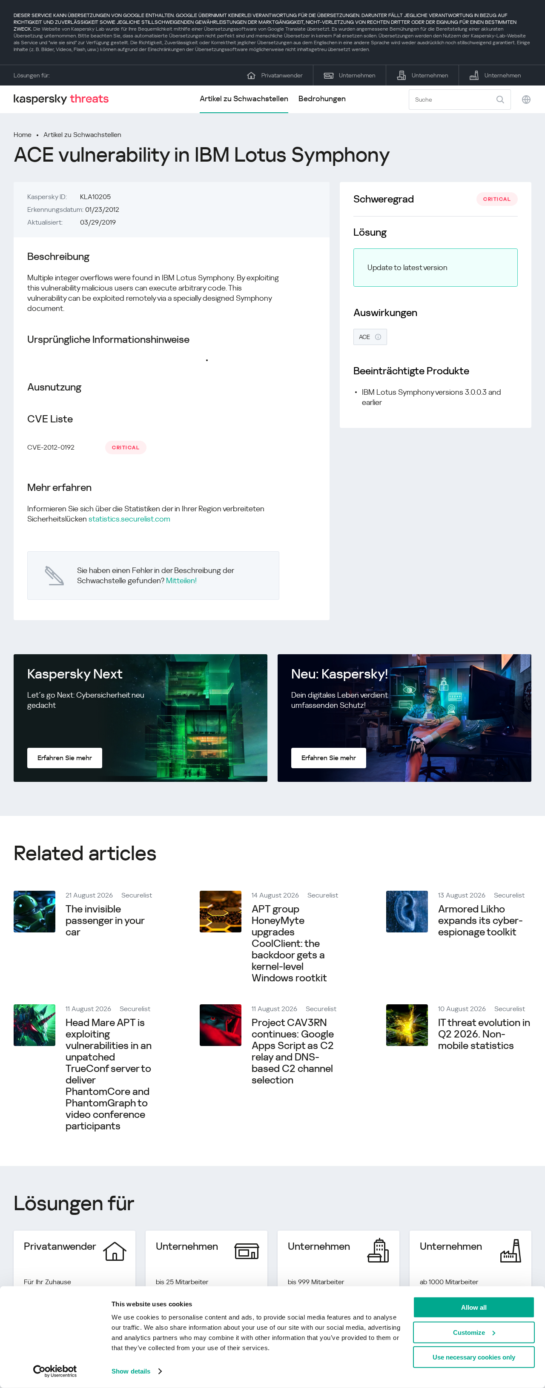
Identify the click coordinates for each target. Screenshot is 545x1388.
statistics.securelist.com (129, 518)
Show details (131, 1371)
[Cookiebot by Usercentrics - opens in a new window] (55, 1371)
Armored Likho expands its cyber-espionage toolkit (480, 920)
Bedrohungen (322, 98)
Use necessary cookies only (474, 1357)
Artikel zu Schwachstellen (244, 98)
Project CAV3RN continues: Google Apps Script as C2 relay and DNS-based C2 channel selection (293, 1051)
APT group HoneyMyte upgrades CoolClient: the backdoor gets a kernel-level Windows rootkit (289, 943)
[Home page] (65, 99)
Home (23, 135)
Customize (469, 1332)
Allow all (474, 1307)
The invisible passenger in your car (105, 920)
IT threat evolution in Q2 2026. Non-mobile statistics (484, 1034)
